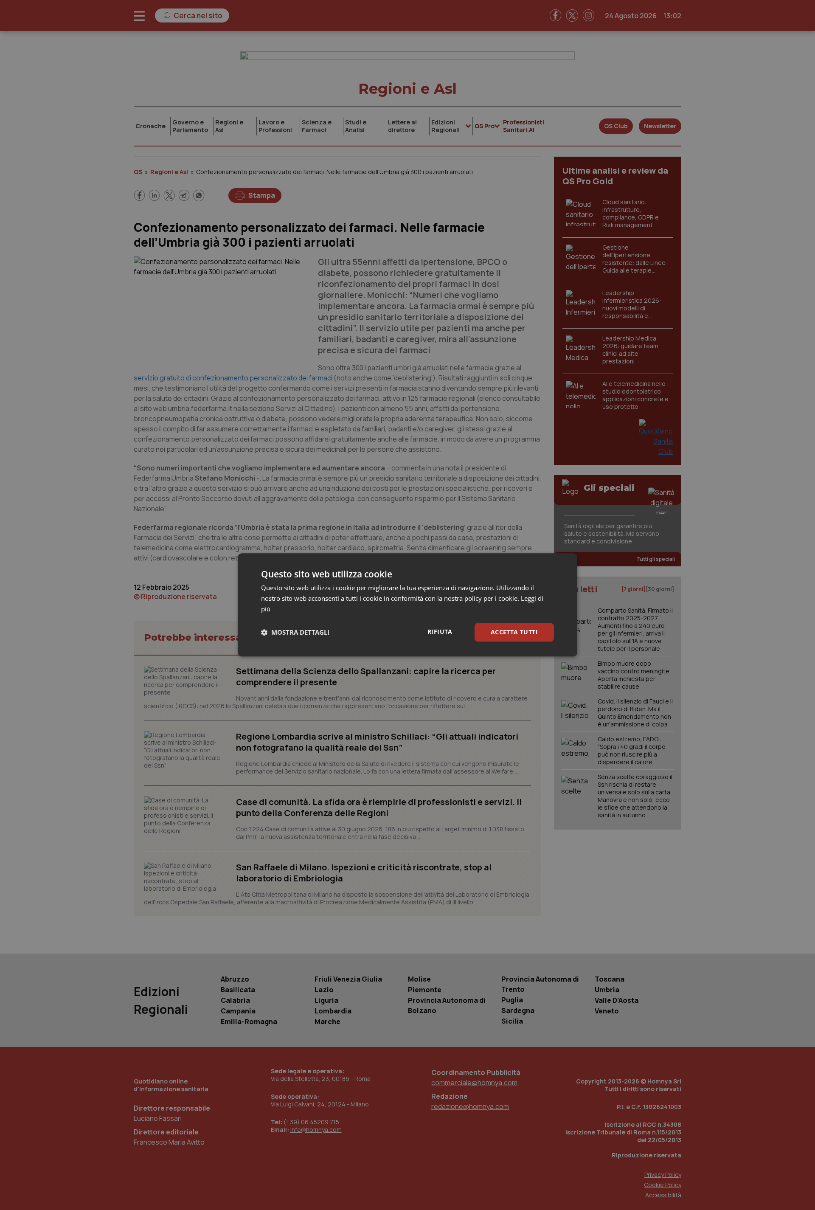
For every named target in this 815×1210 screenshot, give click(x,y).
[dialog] (407, 604)
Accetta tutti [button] (514, 632)
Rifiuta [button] (439, 632)
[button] (295, 632)
